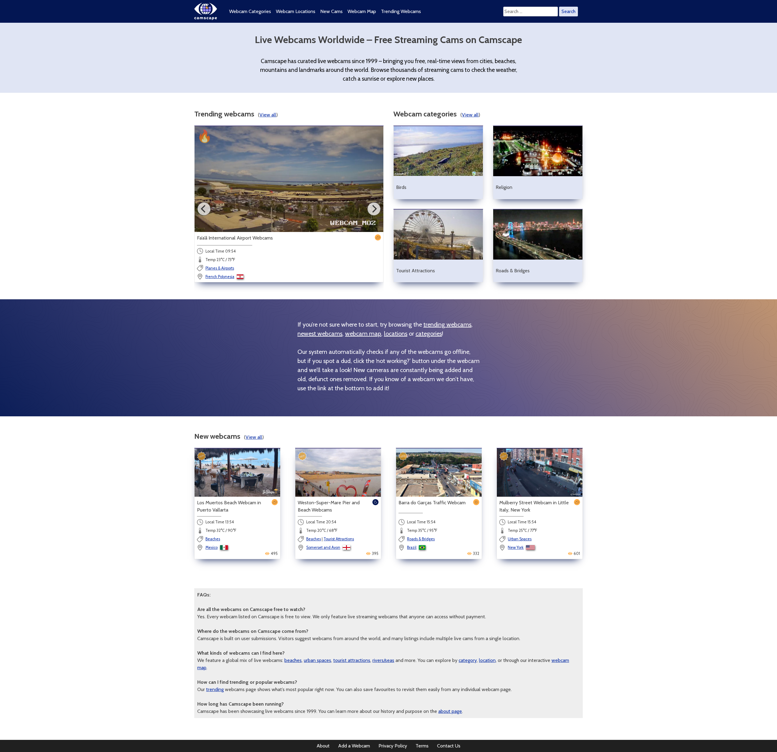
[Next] (374, 209)
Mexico (211, 547)
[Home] (205, 18)
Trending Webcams (401, 11)
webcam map (363, 333)
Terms (422, 746)
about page (450, 711)
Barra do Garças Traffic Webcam (432, 502)
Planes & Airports (219, 268)
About (323, 746)
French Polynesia (219, 276)
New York (516, 547)
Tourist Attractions (339, 539)
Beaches (212, 539)
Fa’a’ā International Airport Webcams (235, 238)
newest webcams (319, 333)
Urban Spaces (519, 539)
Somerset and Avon (323, 547)
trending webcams (447, 324)
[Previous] (204, 209)
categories (429, 333)
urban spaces (317, 660)
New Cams (331, 11)
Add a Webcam (354, 746)
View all (268, 115)
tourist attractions (351, 660)
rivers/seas (383, 660)
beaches (293, 660)
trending (215, 689)
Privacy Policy (392, 746)
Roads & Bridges (421, 539)
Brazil (411, 547)
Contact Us (448, 746)
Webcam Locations (295, 11)
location (487, 660)
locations (395, 333)
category (468, 660)
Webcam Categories (250, 11)
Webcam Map (362, 11)
